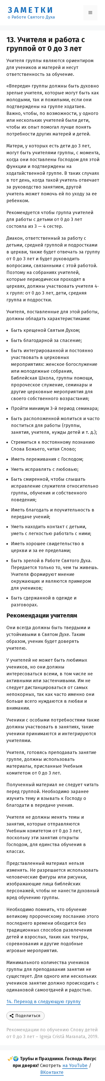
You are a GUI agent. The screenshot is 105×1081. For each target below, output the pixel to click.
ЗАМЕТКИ (31, 10)
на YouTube (74, 1065)
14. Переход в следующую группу (44, 1001)
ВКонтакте (51, 1072)
